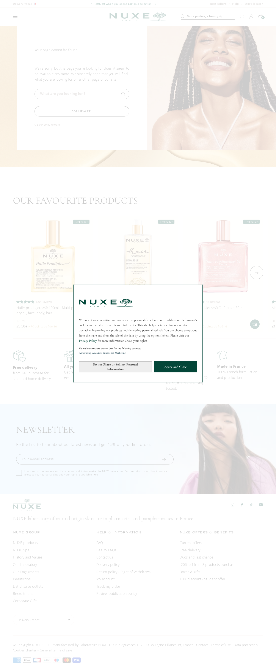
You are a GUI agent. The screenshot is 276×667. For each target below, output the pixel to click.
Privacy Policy (88, 341)
